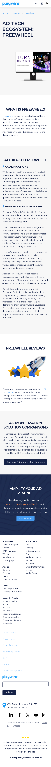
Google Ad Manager (12, 620)
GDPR (5, 658)
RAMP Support (9, 579)
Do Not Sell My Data (12, 671)
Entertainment (33, 551)
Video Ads (7, 623)
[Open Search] (36, 4)
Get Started (25, 518)
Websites (6, 554)
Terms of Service (10, 632)
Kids (27, 545)
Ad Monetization (10, 601)
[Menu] (42, 3)
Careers (6, 570)
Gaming (29, 548)
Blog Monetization (11, 617)
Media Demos (32, 573)
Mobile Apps (8, 557)
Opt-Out (6, 664)
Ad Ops (5, 604)
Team (5, 576)
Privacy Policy (9, 639)
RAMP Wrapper (9, 551)
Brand (28, 554)
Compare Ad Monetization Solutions (26, 462)
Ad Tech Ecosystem (11, 13)
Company (7, 573)
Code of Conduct (10, 645)
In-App (29, 570)
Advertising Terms (11, 652)
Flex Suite (30, 560)
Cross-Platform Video (36, 567)
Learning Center (10, 588)
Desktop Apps (9, 560)
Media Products (33, 557)
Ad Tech (6, 607)
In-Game (30, 564)
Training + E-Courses (12, 592)
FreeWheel (29, 13)
